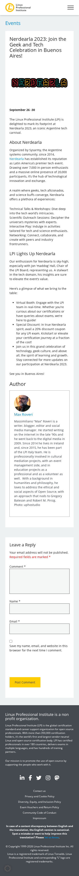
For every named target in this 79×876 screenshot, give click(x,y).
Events (12, 22)
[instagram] (48, 777)
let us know (51, 837)
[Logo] (18, 7)
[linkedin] (22, 777)
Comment (17, 567)
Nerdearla (16, 159)
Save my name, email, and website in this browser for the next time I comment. (38, 648)
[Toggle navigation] (70, 7)
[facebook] (30, 777)
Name (14, 601)
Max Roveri (23, 414)
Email (14, 621)
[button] (7, 868)
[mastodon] (57, 777)
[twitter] (39, 777)
